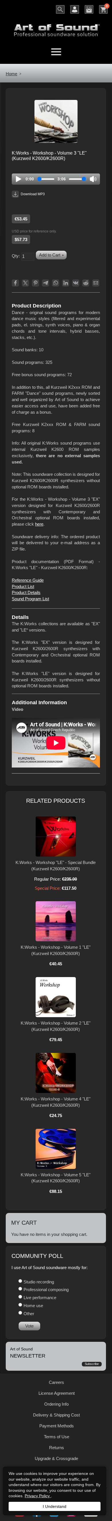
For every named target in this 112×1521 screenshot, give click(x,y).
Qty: (16, 255)
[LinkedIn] (65, 283)
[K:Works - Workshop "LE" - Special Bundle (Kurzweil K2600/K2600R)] (55, 836)
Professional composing (46, 1289)
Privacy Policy (38, 1496)
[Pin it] (35, 283)
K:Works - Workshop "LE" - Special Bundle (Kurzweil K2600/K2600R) (56, 865)
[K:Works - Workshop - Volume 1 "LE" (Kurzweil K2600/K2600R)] (55, 921)
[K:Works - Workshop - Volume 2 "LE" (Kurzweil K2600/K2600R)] (55, 997)
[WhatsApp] (55, 283)
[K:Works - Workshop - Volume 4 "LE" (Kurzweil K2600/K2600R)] (55, 1073)
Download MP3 (33, 194)
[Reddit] (85, 283)
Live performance (40, 1297)
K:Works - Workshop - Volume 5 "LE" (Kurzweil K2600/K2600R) (55, 1177)
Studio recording (39, 1281)
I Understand (54, 1506)
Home (11, 73)
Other (29, 1313)
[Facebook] (15, 283)
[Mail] (95, 283)
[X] (25, 283)
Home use (33, 1305)
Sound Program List (30, 598)
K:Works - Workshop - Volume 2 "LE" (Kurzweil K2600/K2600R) (55, 1026)
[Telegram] (45, 283)
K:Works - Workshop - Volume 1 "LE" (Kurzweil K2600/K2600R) (55, 950)
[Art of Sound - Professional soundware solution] (56, 27)
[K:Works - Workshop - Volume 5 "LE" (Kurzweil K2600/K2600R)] (55, 1149)
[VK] (75, 283)
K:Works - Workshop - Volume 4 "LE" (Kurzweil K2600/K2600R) (55, 1102)
